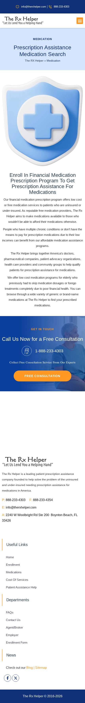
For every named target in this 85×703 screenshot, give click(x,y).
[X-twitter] (15, 678)
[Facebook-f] (7, 678)
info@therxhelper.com (21, 507)
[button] (79, 20)
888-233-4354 (43, 500)
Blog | (30, 667)
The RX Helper (34, 60)
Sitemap (41, 667)
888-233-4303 (17, 500)
